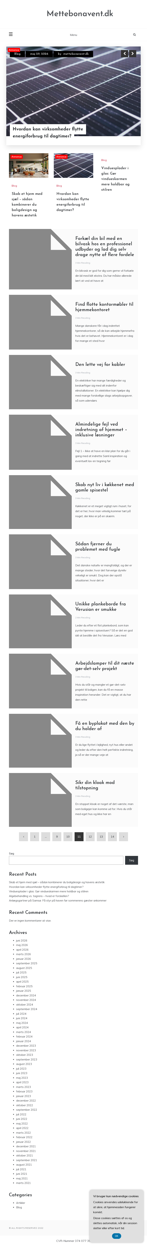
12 (90, 836)
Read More (126, 129)
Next (132, 53)
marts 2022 (23, 1132)
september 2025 (26, 963)
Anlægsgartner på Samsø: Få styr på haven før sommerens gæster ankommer (57, 900)
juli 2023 (21, 1068)
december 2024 (26, 995)
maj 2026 (22, 945)
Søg (11, 853)
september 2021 (26, 1160)
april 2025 (22, 981)
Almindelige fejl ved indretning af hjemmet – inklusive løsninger (101, 430)
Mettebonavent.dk (80, 14)
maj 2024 (22, 1023)
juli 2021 (21, 1169)
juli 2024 (21, 1013)
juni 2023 (21, 1073)
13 (101, 836)
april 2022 (22, 1128)
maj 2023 (22, 1077)
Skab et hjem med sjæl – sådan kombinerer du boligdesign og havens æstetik (46, 129)
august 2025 (24, 968)
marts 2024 (23, 1032)
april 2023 (22, 1082)
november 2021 (26, 1151)
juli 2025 (21, 972)
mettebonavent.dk (74, 54)
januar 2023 (23, 1096)
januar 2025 (23, 990)
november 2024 (26, 1000)
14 (112, 836)
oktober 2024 (24, 1004)
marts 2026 (23, 954)
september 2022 (26, 1109)
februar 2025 (24, 986)
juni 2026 (21, 940)
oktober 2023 (24, 1055)
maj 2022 (22, 1123)
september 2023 (26, 1059)
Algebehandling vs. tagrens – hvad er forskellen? (39, 896)
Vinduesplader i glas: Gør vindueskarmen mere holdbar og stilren (115, 179)
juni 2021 (21, 1173)
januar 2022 (23, 1142)
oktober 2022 (24, 1105)
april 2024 (22, 1027)
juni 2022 (21, 1119)
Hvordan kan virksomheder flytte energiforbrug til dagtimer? (46, 887)
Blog (17, 54)
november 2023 (26, 1050)
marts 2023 (23, 1087)
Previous (124, 53)
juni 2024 (21, 1018)
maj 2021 (22, 1178)
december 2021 (26, 1146)
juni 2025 (21, 977)
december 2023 (26, 1045)
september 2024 (26, 1009)
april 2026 (22, 949)
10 (68, 836)
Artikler (20, 1203)
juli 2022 (21, 1114)
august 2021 (24, 1164)
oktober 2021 (24, 1155)
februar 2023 (24, 1091)
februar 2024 (24, 1036)
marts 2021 (23, 1183)
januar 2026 (23, 959)
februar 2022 (24, 1137)
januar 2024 (23, 1041)
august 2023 (24, 1064)
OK (116, 1236)
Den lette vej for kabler (100, 364)
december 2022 (26, 1100)
